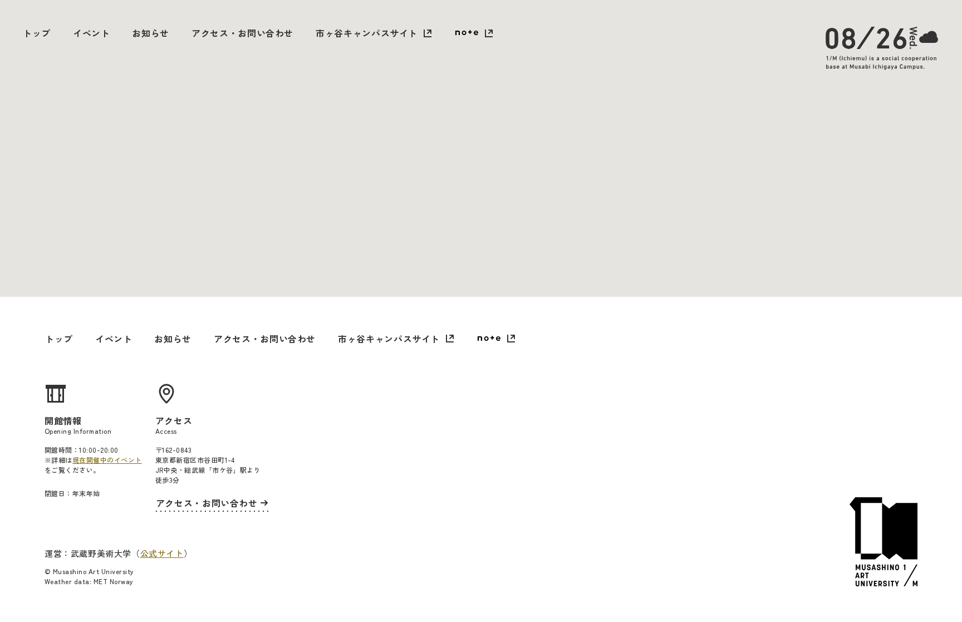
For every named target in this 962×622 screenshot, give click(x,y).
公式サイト (162, 553)
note (473, 34)
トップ (37, 33)
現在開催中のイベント (107, 459)
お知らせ (150, 33)
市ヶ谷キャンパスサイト (367, 33)
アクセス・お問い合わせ (242, 33)
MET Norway (114, 581)
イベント (91, 33)
